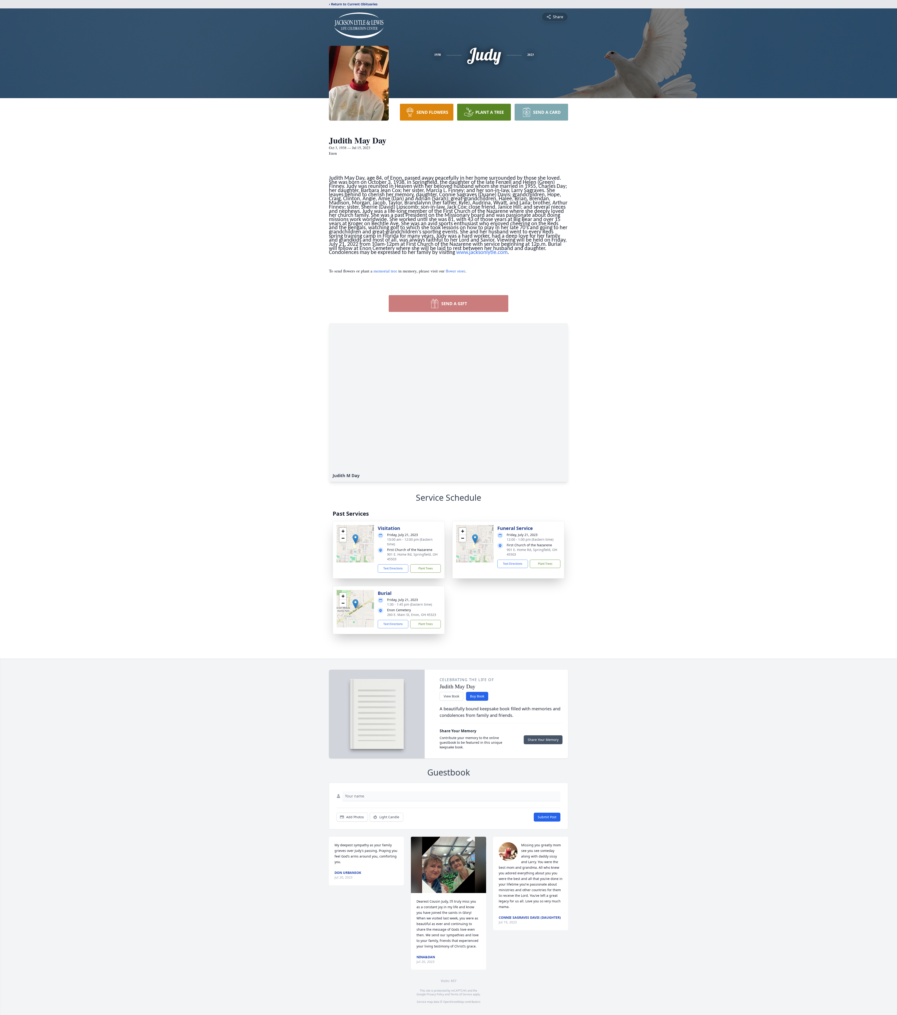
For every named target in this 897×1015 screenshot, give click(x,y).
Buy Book (477, 696)
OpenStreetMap (453, 1002)
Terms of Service (461, 994)
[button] (355, 539)
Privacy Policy (435, 994)
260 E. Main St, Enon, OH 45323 (411, 614)
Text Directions (393, 568)
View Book (451, 696)
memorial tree (385, 271)
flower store (455, 271)
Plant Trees (425, 568)
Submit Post (547, 817)
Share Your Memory (543, 739)
